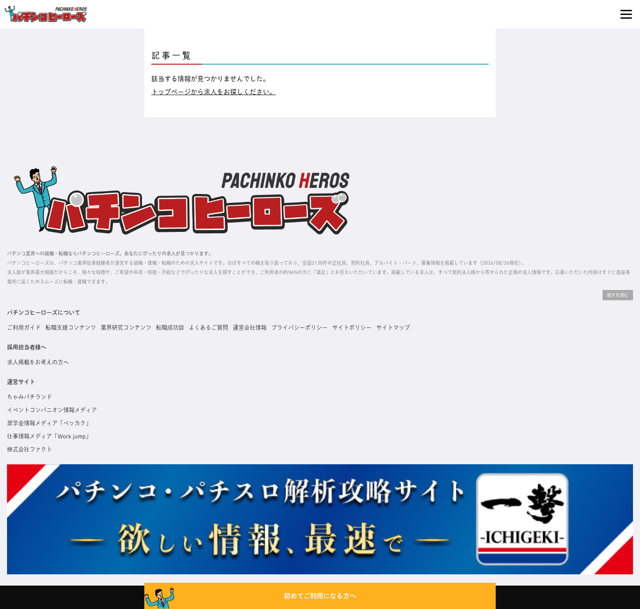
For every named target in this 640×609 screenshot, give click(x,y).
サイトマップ (393, 327)
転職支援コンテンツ (70, 327)
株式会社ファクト (29, 449)
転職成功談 (170, 327)
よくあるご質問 (208, 327)
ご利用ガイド (24, 327)
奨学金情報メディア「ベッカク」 (49, 423)
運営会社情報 (250, 327)
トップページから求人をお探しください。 (213, 92)
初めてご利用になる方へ (320, 596)
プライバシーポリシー (299, 327)
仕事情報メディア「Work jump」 (49, 436)
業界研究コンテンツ (126, 327)
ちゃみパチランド (29, 397)
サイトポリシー (352, 327)
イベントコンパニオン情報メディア (52, 410)
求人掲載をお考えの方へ (38, 362)
